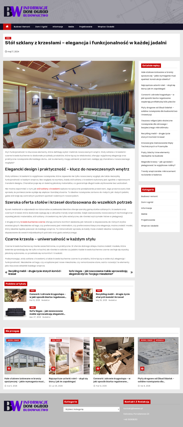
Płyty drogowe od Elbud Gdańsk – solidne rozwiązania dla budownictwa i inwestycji (159, 111)
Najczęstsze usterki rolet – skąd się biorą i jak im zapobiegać (68, 380)
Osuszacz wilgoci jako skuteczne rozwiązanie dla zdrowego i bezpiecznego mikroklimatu (157, 124)
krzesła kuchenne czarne (33, 222)
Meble (71, 26)
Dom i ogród (41, 26)
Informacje (58, 26)
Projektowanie (85, 26)
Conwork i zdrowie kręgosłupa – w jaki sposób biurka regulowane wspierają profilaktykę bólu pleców (158, 98)
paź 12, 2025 (35, 300)
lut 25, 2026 (57, 386)
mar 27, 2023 (35, 317)
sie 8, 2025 (145, 386)
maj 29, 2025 (101, 300)
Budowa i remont (22, 26)
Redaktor (45, 300)
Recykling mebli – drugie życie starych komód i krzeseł (113, 295)
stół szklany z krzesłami (48, 188)
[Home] (7, 27)
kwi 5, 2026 (12, 386)
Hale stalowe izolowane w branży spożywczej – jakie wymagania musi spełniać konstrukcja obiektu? (158, 76)
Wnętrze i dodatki (106, 26)
